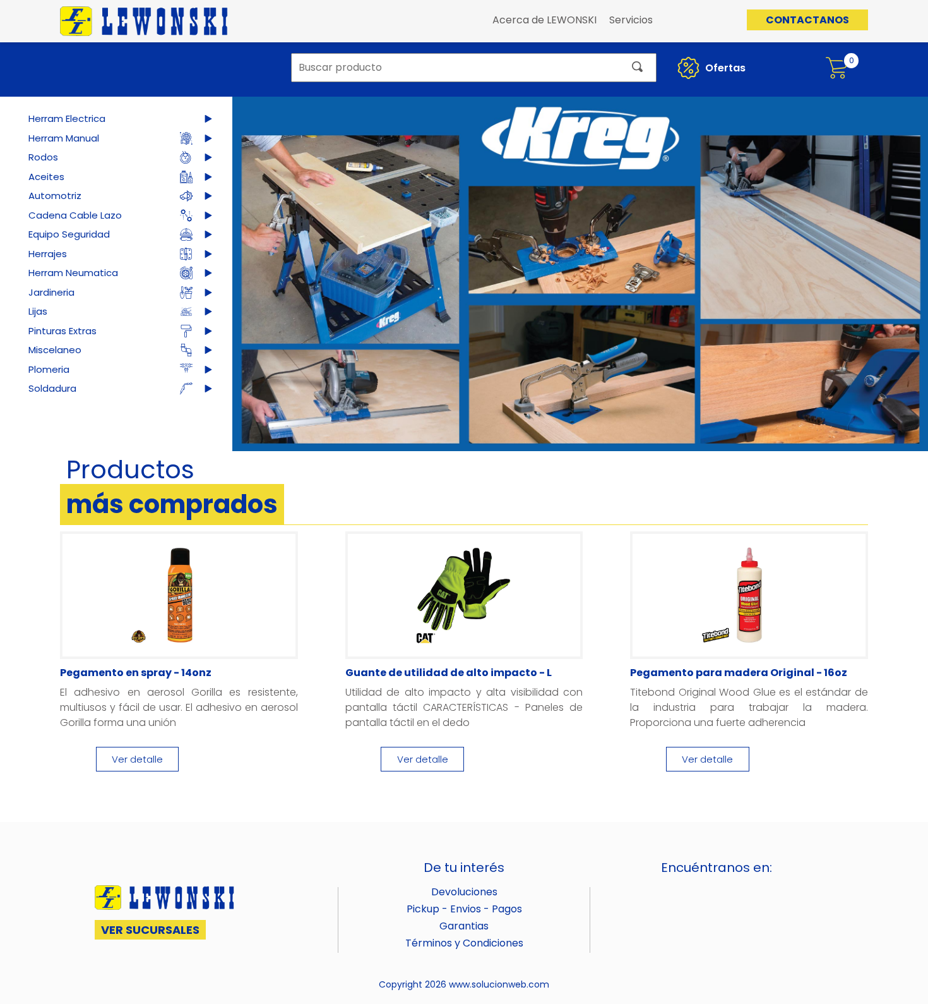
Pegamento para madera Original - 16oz (738, 672)
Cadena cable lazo (75, 215)
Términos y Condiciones (464, 943)
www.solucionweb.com (499, 984)
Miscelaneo (54, 349)
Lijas (37, 311)
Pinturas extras (62, 330)
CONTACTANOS (807, 20)
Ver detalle (137, 759)
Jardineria (51, 292)
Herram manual (63, 138)
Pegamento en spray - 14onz (135, 672)
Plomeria (48, 369)
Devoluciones (464, 892)
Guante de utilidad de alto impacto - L (448, 672)
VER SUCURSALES (150, 930)
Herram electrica (66, 118)
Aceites (46, 176)
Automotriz (54, 195)
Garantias (464, 926)
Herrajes (47, 253)
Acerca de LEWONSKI (544, 20)
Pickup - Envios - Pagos (464, 909)
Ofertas (724, 68)
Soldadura (52, 388)
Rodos (43, 157)
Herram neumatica (73, 272)
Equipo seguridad (69, 234)
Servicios (631, 20)
